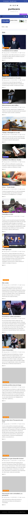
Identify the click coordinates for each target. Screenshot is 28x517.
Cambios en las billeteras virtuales (11, 160)
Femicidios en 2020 (7, 214)
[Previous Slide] (24, 1)
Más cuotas (5, 283)
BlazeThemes (22, 512)
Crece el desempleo (7, 350)
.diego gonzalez (6, 52)
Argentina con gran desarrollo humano (13, 458)
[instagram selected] (12, 5)
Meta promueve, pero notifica (10, 105)
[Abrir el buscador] (24, 16)
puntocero (14, 9)
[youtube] (17, 5)
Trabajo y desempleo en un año (11, 132)
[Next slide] (26, 1)
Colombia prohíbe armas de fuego (11, 385)
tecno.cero (5, 102)
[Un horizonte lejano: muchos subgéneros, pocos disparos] (19, 21)
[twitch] (15, 5)
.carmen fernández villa (8, 216)
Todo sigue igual (6, 249)
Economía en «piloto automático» (11, 316)
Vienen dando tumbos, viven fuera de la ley (14, 1)
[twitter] (14, 5)
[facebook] (10, 5)
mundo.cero (5, 47)
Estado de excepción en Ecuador (11, 78)
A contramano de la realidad (10, 50)
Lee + (3, 60)
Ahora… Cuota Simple (8, 187)
